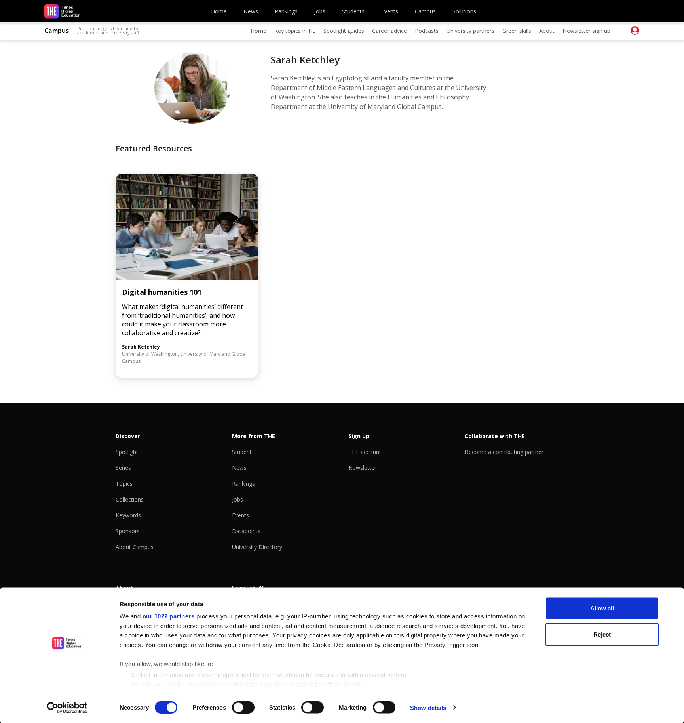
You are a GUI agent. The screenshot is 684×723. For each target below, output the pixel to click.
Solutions (464, 11)
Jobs (319, 11)
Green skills (516, 30)
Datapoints (246, 531)
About (547, 30)
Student (242, 452)
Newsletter (362, 467)
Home (219, 11)
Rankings (286, 11)
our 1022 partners (168, 616)
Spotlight (127, 452)
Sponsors (128, 531)
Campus (425, 11)
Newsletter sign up (586, 30)
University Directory (257, 547)
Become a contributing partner (504, 452)
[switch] (243, 707)
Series (123, 467)
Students (353, 11)
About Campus (135, 547)
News (250, 11)
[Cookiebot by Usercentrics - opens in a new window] (67, 707)
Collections (130, 499)
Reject (602, 634)
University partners (470, 30)
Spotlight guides (343, 30)
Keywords (128, 515)
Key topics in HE (294, 30)
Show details (428, 707)
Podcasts (427, 30)
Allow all (602, 608)
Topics (124, 483)
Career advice (389, 30)
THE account (364, 452)
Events (389, 11)
